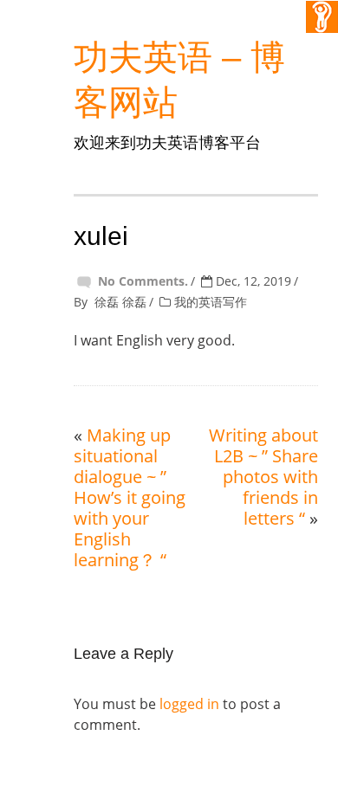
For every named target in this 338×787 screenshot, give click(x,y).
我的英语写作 (210, 302)
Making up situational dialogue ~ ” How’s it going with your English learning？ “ (129, 497)
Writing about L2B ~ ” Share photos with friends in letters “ (263, 476)
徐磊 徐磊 (120, 302)
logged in (189, 703)
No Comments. (143, 281)
